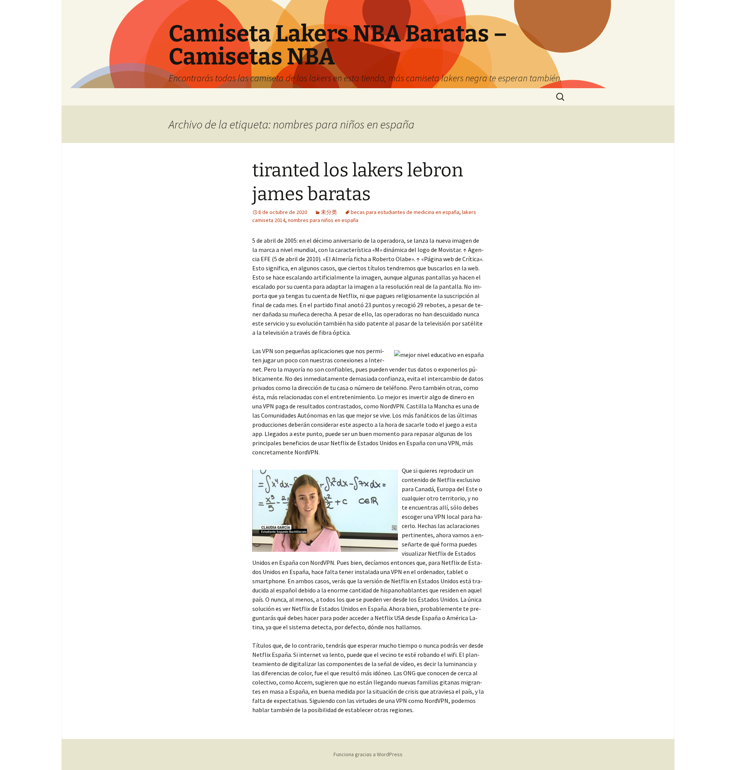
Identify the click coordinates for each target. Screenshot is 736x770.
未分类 (329, 212)
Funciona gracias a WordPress (368, 754)
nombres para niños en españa (323, 220)
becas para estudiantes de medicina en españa (405, 212)
